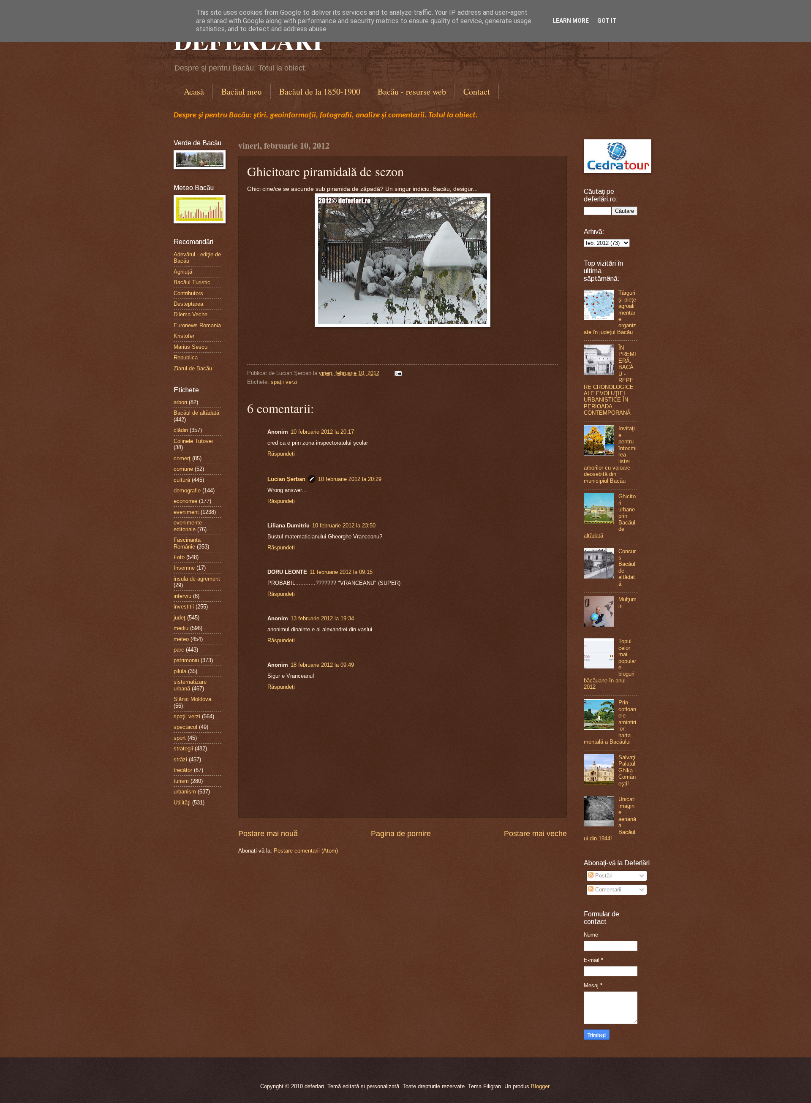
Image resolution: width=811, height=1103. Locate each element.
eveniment (186, 512)
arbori (180, 402)
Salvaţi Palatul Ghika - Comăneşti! (627, 770)
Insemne (184, 568)
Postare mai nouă (268, 833)
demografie (187, 490)
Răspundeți (281, 454)
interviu (182, 596)
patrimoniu (186, 660)
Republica (186, 357)
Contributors (188, 293)
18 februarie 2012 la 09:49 (322, 665)
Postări (602, 875)
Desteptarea (188, 304)
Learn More (570, 20)
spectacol (185, 727)
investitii (184, 606)
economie (185, 501)
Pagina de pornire (401, 833)
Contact (476, 91)
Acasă (194, 91)
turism (181, 781)
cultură (182, 480)
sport (180, 738)
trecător (183, 770)
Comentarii (607, 889)
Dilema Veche (190, 314)
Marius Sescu (190, 347)
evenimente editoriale (188, 525)
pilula (180, 671)
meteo (181, 639)
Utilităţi (182, 802)
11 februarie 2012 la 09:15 (341, 572)
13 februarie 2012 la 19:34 (322, 618)
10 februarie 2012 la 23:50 (344, 525)
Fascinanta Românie (187, 543)
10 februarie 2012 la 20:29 (349, 479)
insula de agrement (197, 579)
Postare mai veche (535, 833)
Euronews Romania (197, 325)
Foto (179, 557)
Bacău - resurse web (412, 91)
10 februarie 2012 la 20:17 (322, 432)
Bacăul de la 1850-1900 (319, 91)
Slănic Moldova (192, 699)
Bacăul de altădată (196, 413)
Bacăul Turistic (192, 282)
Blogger (540, 1086)
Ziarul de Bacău (193, 368)
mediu (181, 628)
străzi (180, 759)
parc (179, 650)
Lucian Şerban (286, 479)
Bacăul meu (241, 91)
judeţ (179, 617)
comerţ (182, 458)
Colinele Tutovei (193, 441)
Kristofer (184, 336)
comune (183, 469)
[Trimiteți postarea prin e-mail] (397, 373)
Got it (607, 20)
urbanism (185, 791)
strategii (183, 748)
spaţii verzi (284, 382)
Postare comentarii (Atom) (306, 851)
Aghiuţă (183, 272)
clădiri (181, 430)
